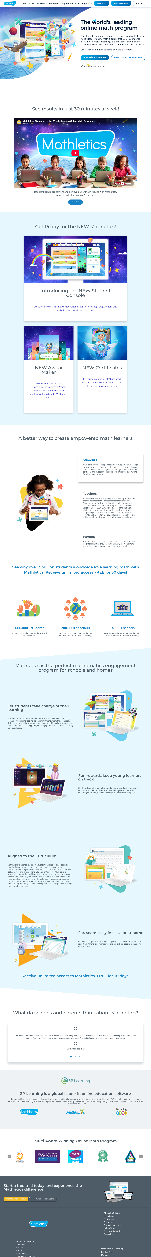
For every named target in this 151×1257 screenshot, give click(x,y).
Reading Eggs (107, 1252)
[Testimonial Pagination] (71, 1056)
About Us (20, 1244)
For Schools (109, 1216)
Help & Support (111, 1228)
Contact (19, 1250)
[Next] (141, 1156)
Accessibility (109, 1234)
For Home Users (111, 1219)
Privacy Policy (22, 1253)
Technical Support (112, 1231)
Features (108, 1222)
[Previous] (9, 1156)
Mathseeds (106, 1255)
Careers (19, 1247)
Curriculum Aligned (112, 1225)
